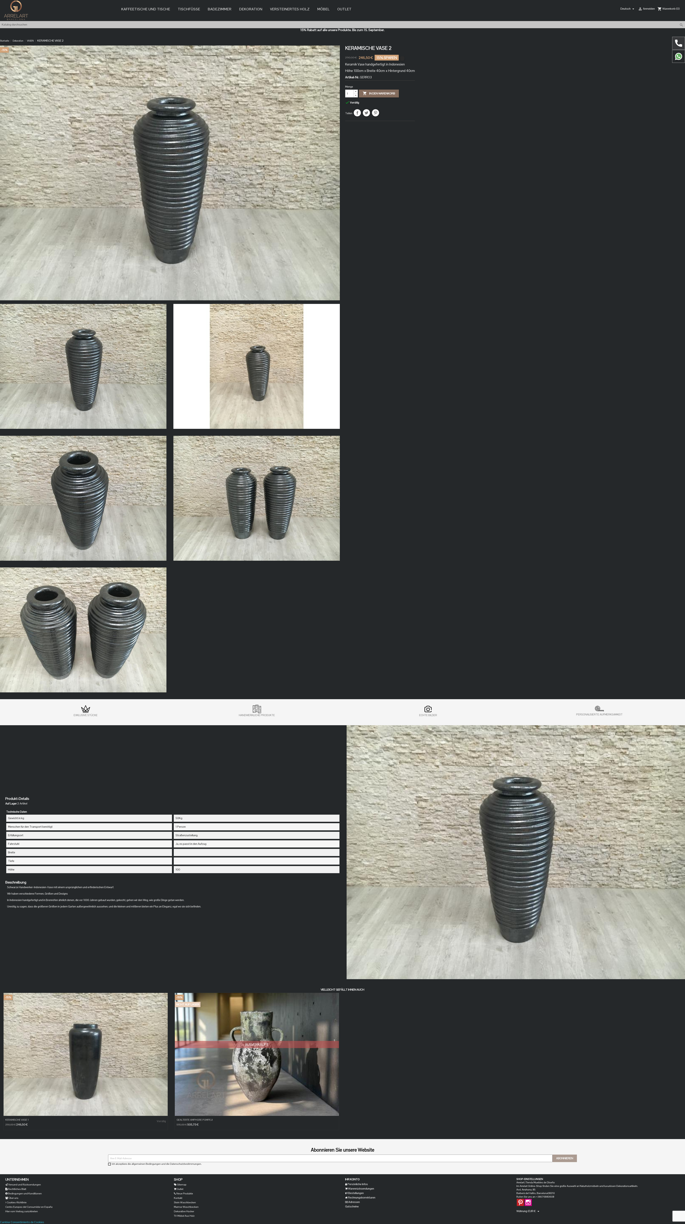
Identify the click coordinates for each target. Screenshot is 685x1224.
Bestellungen (356, 1193)
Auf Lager (11, 803)
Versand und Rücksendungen (24, 1184)
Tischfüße (189, 9)
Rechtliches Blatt (16, 1189)
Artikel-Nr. (352, 77)
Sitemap (181, 1184)
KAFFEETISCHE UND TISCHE (145, 9)
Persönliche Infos (357, 1184)
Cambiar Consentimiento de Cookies (22, 1222)
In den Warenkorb (379, 93)
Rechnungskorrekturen (361, 1197)
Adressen (354, 1202)
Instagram (528, 1200)
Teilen (357, 112)
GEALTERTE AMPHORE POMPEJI (195, 1119)
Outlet (344, 9)
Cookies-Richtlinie (16, 1202)
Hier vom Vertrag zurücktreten (21, 1211)
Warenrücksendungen (360, 1188)
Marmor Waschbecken (186, 1206)
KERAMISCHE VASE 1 (17, 1119)
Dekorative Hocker (184, 1211)
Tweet (366, 112)
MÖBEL (323, 9)
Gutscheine (352, 1206)
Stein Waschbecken (185, 1202)
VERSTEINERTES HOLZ (290, 9)
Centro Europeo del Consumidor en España (28, 1206)
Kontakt (178, 1198)
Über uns (13, 1198)
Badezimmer (220, 9)
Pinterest (375, 112)
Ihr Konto (352, 1179)
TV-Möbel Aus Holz (184, 1215)
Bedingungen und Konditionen (24, 1193)
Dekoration (250, 9)
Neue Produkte (184, 1193)
